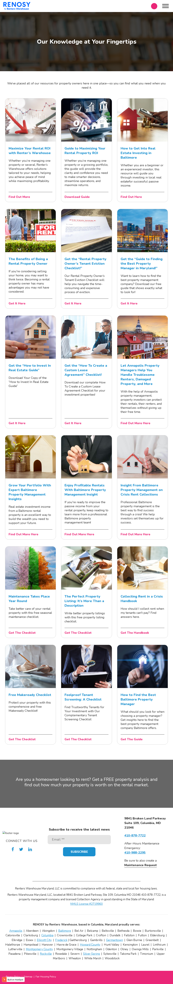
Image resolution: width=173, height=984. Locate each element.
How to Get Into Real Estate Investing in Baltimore (138, 153)
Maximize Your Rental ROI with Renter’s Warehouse (30, 150)
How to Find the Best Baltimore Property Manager (138, 699)
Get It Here (17, 303)
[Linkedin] (30, 849)
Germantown (114, 940)
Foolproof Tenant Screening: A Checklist (83, 697)
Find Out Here (131, 197)
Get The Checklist (22, 633)
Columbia (47, 935)
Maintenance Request (140, 865)
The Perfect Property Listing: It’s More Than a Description (84, 601)
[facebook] (12, 849)
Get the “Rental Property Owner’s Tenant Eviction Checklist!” (85, 263)
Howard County (90, 945)
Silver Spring (91, 954)
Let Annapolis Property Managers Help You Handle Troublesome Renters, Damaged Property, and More (140, 374)
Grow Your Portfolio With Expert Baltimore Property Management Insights (30, 492)
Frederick (61, 940)
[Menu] (165, 6)
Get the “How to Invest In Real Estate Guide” (30, 367)
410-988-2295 (135, 853)
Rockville (46, 954)
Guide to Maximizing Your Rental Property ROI (85, 150)
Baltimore (64, 931)
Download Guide (77, 197)
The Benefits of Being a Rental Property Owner (28, 261)
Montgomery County (39, 949)
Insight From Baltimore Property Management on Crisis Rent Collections (142, 490)
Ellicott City (44, 940)
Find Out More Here (135, 423)
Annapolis (15, 931)
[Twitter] (21, 849)
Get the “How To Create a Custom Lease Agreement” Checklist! (86, 370)
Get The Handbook (135, 633)
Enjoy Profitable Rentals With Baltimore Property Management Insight (85, 490)
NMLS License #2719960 (86, 904)
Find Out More (19, 197)
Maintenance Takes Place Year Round (29, 598)
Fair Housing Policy (46, 977)
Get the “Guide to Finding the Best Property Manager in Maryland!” (142, 263)
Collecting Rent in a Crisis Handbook (142, 598)
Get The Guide (132, 739)
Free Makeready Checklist (30, 695)
